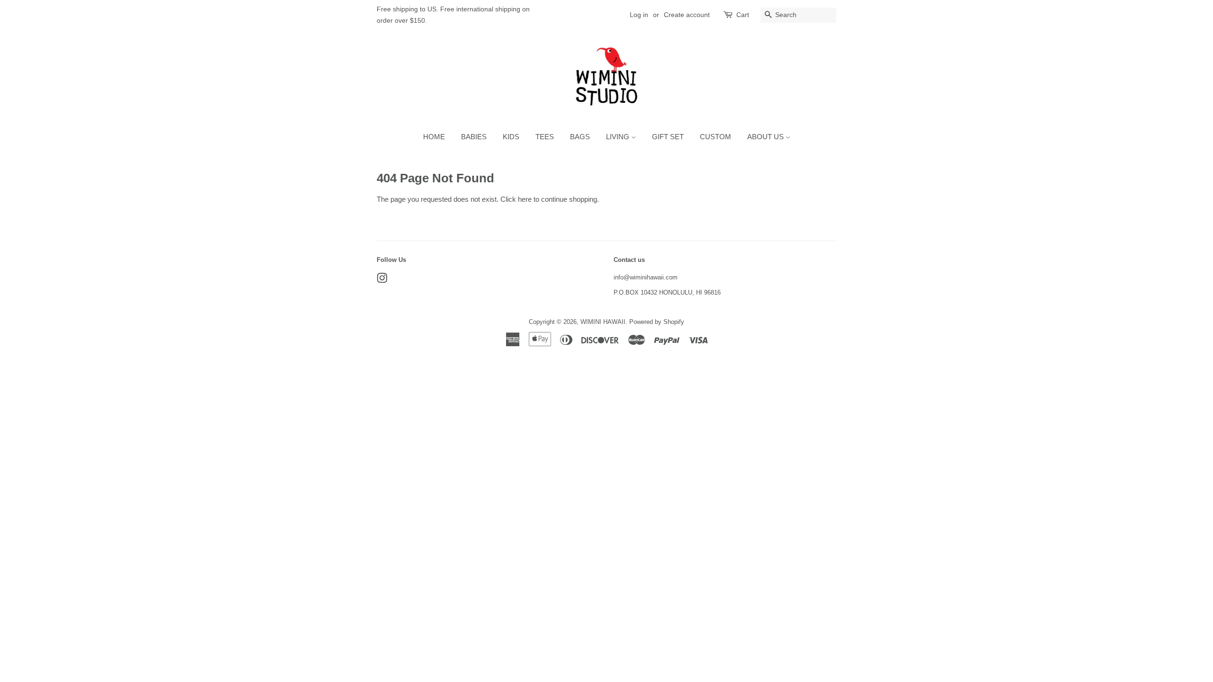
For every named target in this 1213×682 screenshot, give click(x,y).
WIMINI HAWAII (602, 321)
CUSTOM (715, 137)
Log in (639, 14)
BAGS (580, 137)
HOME (434, 137)
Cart (742, 14)
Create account (687, 14)
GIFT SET (668, 137)
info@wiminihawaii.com (646, 277)
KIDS (511, 137)
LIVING (618, 137)
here (525, 199)
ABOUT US (766, 137)
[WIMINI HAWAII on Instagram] (382, 280)
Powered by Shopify (656, 321)
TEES (544, 137)
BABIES (474, 137)
